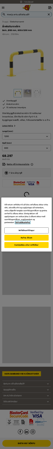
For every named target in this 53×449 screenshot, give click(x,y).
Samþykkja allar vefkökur (26, 245)
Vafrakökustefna (22, 222)
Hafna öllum (26, 238)
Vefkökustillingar (27, 230)
